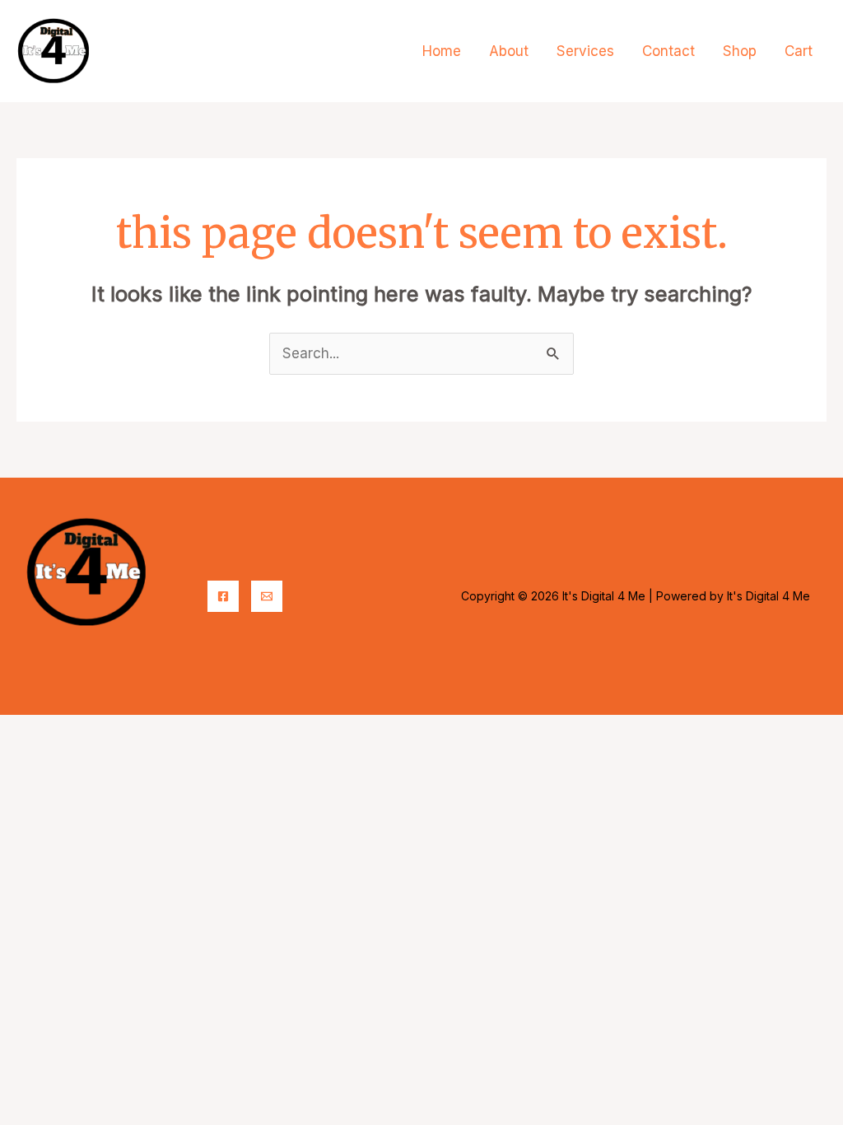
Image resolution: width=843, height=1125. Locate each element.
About (509, 51)
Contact (668, 51)
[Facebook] (223, 596)
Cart (799, 51)
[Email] (266, 596)
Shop (740, 51)
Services (585, 51)
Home (441, 51)
